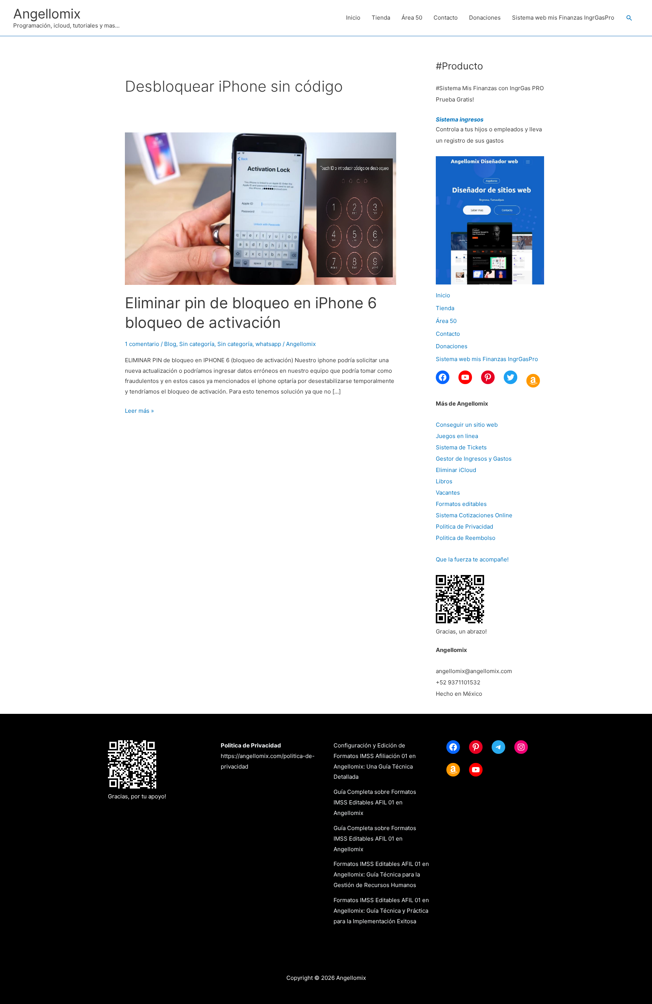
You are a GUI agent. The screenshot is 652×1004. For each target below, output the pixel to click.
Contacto (446, 17)
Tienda (381, 17)
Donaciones (485, 17)
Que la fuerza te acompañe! (472, 559)
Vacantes (448, 492)
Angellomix (47, 14)
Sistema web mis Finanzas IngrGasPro (563, 17)
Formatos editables (461, 503)
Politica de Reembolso (465, 537)
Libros (444, 481)
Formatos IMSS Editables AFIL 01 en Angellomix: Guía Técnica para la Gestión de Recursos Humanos (381, 874)
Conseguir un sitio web (467, 424)
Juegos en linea (457, 436)
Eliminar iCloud (456, 470)
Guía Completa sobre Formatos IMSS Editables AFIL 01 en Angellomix (375, 802)
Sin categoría (196, 343)
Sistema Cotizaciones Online (474, 515)
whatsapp (268, 343)
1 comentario (142, 343)
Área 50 (411, 17)
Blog (170, 343)
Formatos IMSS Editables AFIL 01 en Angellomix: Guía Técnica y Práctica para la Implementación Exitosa (381, 910)
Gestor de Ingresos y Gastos (474, 458)
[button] (629, 18)
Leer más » (139, 411)
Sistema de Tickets (461, 447)
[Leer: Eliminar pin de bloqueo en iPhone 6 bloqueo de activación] (261, 208)
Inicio (353, 17)
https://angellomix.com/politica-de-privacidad (268, 756)
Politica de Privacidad (464, 526)
